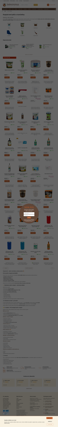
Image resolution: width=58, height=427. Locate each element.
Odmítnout (50, 421)
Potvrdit (29, 217)
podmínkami (32, 219)
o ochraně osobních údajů (29, 220)
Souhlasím (50, 424)
